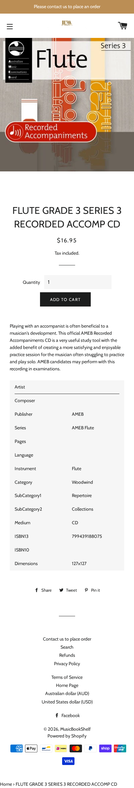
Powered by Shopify (67, 736)
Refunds (67, 655)
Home (6, 784)
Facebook (70, 715)
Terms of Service (67, 677)
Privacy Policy (67, 663)
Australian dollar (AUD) (67, 693)
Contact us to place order (67, 639)
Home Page (67, 685)
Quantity (31, 282)
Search (67, 647)
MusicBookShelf (75, 729)
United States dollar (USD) (67, 702)
